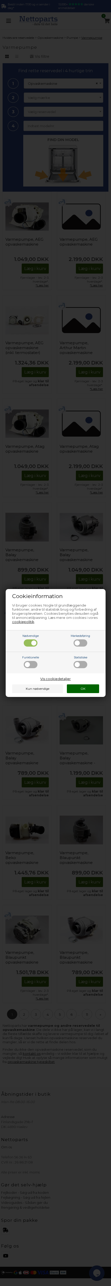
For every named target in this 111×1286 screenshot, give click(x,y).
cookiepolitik (23, 622)
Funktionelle (30, 657)
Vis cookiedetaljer (55, 679)
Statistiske (80, 657)
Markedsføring (80, 636)
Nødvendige (30, 636)
